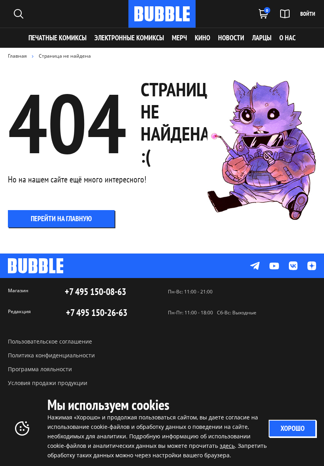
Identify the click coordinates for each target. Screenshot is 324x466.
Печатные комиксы (57, 37)
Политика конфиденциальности (51, 355)
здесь (227, 445)
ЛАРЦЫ (261, 37)
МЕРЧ (179, 37)
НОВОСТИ (231, 37)
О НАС (287, 37)
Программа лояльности (40, 369)
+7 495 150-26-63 (96, 313)
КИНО (202, 37)
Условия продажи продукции (47, 383)
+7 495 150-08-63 (95, 292)
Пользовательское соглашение (50, 341)
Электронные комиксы (129, 37)
